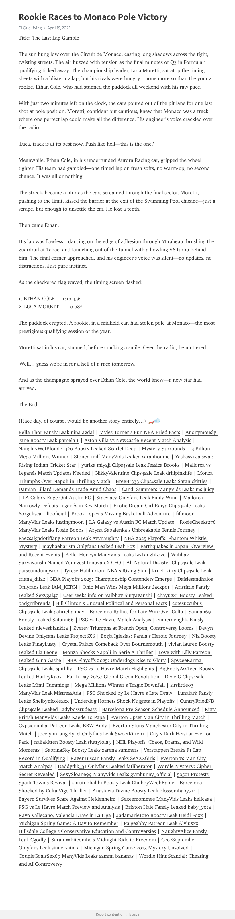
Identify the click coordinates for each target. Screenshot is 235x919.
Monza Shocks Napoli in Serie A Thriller (108, 652)
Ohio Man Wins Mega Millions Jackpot (126, 587)
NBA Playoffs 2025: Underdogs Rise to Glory (116, 660)
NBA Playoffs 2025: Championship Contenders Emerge (111, 579)
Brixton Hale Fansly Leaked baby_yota (168, 807)
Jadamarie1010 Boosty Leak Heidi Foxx (159, 815)
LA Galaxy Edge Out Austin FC (57, 497)
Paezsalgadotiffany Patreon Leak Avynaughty (69, 538)
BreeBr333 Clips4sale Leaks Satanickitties (161, 481)
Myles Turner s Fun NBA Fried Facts (139, 432)
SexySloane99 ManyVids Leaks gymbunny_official (116, 774)
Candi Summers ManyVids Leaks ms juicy (168, 489)
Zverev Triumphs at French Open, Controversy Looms (133, 628)
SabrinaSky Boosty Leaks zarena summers (91, 750)
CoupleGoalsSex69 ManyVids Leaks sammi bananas (76, 856)
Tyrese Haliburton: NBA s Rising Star (105, 570)
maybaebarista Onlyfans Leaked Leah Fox (88, 546)
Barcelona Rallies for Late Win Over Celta (136, 611)
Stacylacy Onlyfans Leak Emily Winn (137, 497)
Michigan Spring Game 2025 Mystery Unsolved (136, 848)
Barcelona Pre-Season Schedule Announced (150, 709)
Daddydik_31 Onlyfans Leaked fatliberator (105, 766)
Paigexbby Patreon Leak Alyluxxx (161, 823)
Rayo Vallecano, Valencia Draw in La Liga (65, 815)
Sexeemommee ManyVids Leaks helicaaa (166, 799)
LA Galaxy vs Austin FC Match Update (131, 522)
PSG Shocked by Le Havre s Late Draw (129, 693)
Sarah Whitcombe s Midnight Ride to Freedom (103, 839)
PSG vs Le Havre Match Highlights (116, 668)
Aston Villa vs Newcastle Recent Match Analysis (137, 440)
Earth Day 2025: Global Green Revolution (113, 676)
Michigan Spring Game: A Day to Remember (68, 823)
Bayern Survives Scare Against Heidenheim (67, 799)
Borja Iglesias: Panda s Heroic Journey (144, 636)
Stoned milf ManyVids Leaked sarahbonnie (122, 456)
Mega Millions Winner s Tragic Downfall (120, 685)
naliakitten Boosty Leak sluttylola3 (72, 742)
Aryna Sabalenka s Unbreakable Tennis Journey (142, 530)
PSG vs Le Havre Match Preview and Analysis (69, 807)
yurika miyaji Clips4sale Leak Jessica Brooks (130, 465)
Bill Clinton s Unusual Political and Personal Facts (111, 603)
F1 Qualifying (30, 27)
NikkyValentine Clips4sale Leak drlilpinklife (143, 473)
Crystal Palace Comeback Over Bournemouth (112, 644)
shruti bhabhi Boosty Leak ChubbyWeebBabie (123, 782)
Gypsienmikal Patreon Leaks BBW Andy (63, 725)
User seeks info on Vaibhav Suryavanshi (107, 595)
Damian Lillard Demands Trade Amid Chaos (67, 489)
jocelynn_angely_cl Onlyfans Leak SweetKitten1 (91, 734)
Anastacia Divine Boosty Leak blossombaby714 (144, 791)
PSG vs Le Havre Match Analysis (115, 619)
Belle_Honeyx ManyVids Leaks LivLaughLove (115, 554)
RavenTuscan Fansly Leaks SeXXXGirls (112, 758)
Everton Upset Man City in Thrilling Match (157, 717)
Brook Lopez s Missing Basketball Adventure (121, 513)
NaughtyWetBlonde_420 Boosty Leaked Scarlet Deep (77, 448)
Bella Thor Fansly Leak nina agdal (56, 432)
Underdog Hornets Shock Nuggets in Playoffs (124, 701)
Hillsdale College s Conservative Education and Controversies (87, 831)
